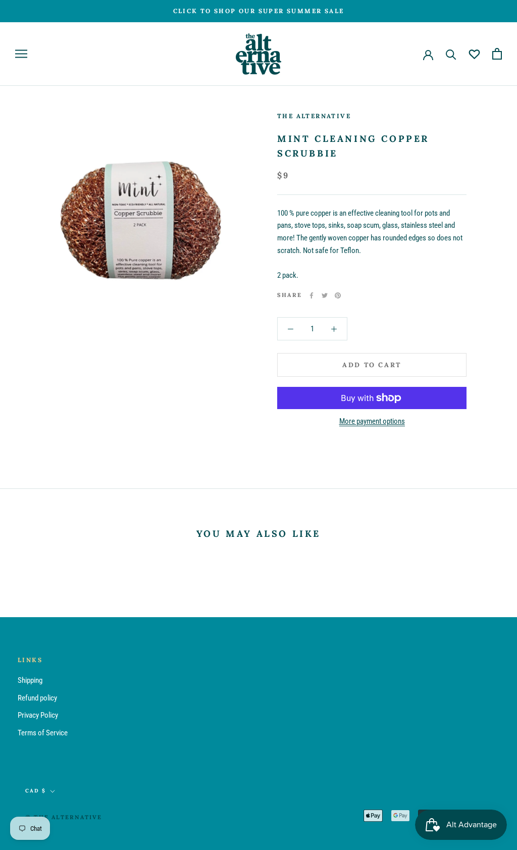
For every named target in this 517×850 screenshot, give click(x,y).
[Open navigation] (21, 53)
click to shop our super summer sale (258, 11)
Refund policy (37, 698)
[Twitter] (325, 295)
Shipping (30, 680)
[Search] (451, 53)
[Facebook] (311, 295)
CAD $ (35, 790)
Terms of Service (43, 732)
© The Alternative (63, 817)
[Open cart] (497, 54)
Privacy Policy (38, 715)
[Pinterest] (338, 295)
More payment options (372, 421)
